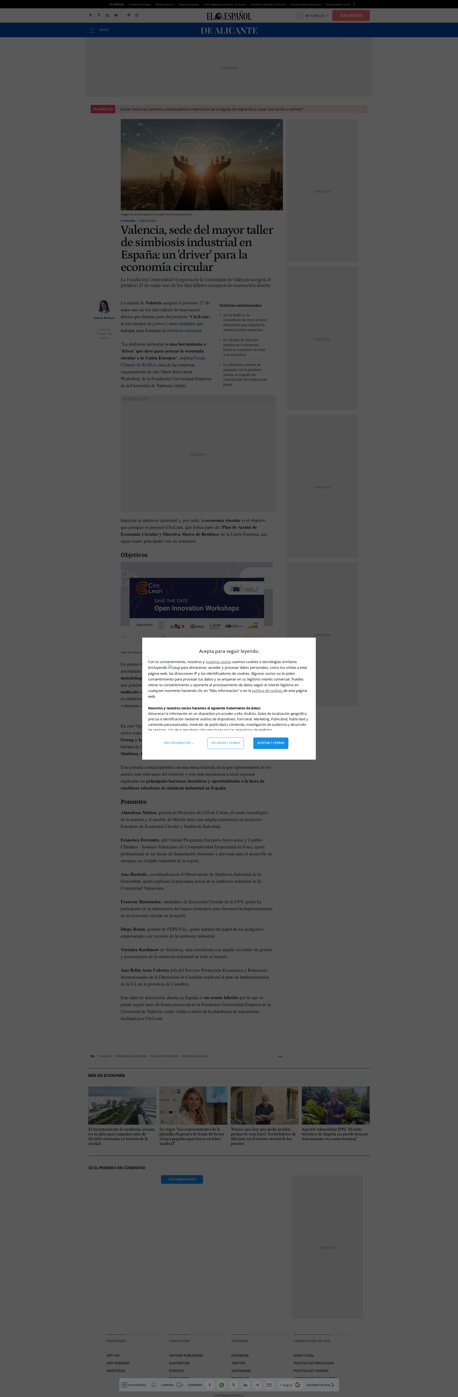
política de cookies (267, 690)
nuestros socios (218, 661)
